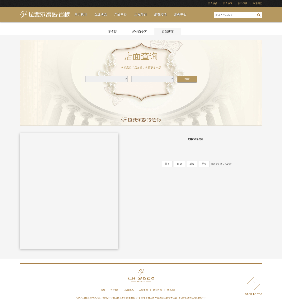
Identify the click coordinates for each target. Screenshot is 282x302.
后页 (191, 163)
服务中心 (180, 14)
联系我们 (257, 3)
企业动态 (100, 14)
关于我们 (80, 14)
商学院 (112, 31)
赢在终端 (160, 14)
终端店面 (168, 31)
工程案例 (140, 14)
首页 (167, 163)
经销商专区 (139, 31)
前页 (179, 163)
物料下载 (242, 3)
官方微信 (212, 3)
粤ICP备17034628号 (102, 297)
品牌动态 (129, 290)
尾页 (204, 163)
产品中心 (120, 14)
